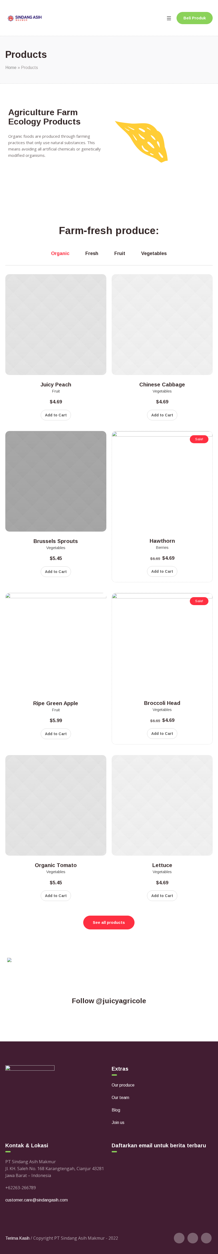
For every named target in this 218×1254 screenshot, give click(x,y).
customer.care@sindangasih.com (36, 1200)
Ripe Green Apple (55, 703)
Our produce (123, 1085)
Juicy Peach (55, 384)
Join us (118, 1122)
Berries (162, 547)
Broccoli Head (162, 703)
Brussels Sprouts (55, 541)
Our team (120, 1097)
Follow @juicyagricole (109, 1001)
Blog (116, 1110)
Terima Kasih (17, 1238)
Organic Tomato (56, 865)
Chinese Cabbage (162, 384)
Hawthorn (162, 541)
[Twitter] (179, 1238)
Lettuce (162, 865)
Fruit (56, 391)
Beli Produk (194, 18)
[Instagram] (206, 1238)
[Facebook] (192, 1238)
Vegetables (162, 391)
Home (10, 67)
